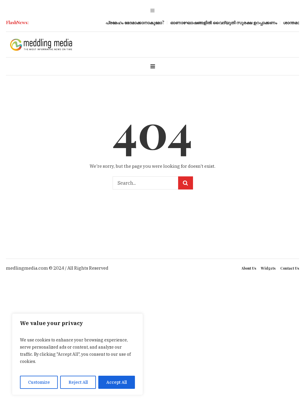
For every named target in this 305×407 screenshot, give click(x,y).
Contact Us (289, 268)
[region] (77, 354)
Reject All (78, 382)
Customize (39, 382)
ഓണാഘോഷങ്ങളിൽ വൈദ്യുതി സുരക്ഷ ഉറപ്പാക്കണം (221, 22)
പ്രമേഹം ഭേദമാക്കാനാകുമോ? (133, 22)
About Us (248, 268)
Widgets (268, 268)
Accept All (116, 382)
